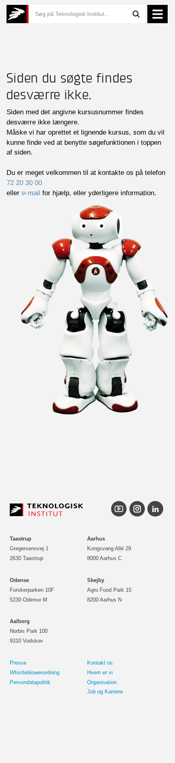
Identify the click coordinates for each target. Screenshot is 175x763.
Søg (136, 14)
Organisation (102, 682)
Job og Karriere (105, 692)
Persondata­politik (30, 682)
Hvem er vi (100, 672)
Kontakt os (100, 663)
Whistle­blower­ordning (34, 672)
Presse (18, 663)
